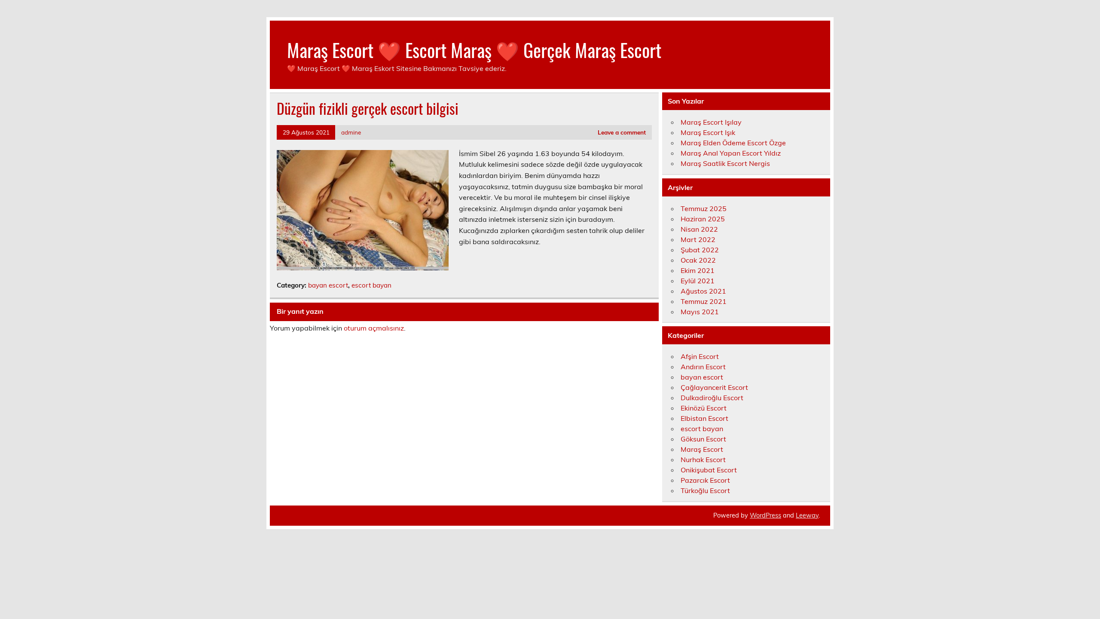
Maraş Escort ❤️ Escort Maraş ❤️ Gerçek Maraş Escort (474, 49)
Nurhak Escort (703, 459)
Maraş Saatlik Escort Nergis (725, 163)
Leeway (807, 515)
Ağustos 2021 (703, 291)
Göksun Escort (703, 439)
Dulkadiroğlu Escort (712, 397)
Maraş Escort (702, 449)
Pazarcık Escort (705, 480)
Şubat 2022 (700, 249)
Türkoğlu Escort (705, 490)
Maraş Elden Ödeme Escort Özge (733, 142)
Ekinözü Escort (704, 408)
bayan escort (328, 285)
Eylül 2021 (698, 280)
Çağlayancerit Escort (714, 387)
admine (351, 132)
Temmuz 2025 (704, 208)
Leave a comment (622, 132)
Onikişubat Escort (709, 470)
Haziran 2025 (703, 219)
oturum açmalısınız (374, 328)
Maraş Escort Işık (708, 132)
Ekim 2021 (698, 270)
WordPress (765, 515)
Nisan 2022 (699, 229)
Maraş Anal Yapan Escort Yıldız (731, 153)
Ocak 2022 (698, 260)
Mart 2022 (698, 239)
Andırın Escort (703, 366)
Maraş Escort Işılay (711, 122)
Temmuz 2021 (704, 301)
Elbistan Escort (704, 418)
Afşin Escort (700, 356)
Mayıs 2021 (700, 311)
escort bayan (371, 285)
